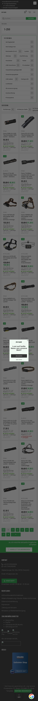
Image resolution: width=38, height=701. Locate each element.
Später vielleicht (19, 359)
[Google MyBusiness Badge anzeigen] (31, 696)
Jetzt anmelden (19, 355)
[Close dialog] (27, 340)
